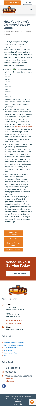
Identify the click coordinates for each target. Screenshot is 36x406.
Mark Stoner (10, 31)
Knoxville (9, 378)
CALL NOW (13, 239)
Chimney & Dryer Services (13, 345)
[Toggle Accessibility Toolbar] (32, 402)
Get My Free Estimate (13, 250)
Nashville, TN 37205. (13, 323)
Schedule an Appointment (13, 233)
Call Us (28, 2)
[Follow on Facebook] (4, 386)
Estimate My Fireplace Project (14, 342)
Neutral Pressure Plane (23, 127)
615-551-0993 (13, 368)
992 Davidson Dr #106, (14, 321)
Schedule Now (12, 2)
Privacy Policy (18, 404)
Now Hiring (8, 350)
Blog (5, 355)
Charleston (10, 381)
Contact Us (10, 372)
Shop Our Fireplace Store (13, 244)
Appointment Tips (10, 353)
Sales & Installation (11, 348)
